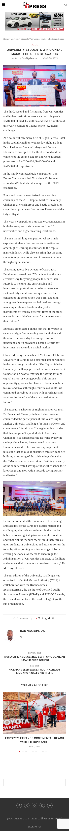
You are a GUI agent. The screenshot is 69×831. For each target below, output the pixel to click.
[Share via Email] (53, 618)
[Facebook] (19, 805)
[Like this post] (39, 618)
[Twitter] (26, 805)
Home (6, 39)
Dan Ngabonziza (29, 58)
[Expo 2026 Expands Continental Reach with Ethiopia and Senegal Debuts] (34, 713)
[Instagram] (34, 805)
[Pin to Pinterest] (49, 618)
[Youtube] (50, 805)
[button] (6, 722)
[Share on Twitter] (46, 618)
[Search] (65, 5)
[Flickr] (42, 805)
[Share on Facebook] (42, 618)
